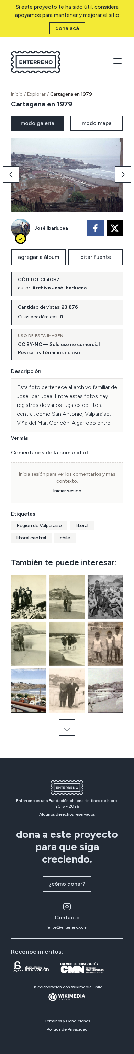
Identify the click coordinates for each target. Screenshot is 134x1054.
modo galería (37, 123)
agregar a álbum (38, 257)
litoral (82, 525)
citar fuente (95, 257)
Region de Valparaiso (39, 525)
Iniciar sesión (67, 491)
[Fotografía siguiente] (123, 174)
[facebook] (95, 228)
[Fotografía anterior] (11, 174)
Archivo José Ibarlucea (59, 288)
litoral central (31, 538)
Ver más (19, 438)
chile (65, 538)
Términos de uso (61, 353)
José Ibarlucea (51, 228)
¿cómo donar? (67, 884)
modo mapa (97, 123)
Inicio (17, 94)
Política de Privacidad (67, 1029)
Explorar (36, 94)
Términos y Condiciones (67, 1021)
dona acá (67, 28)
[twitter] (115, 228)
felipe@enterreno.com (67, 927)
